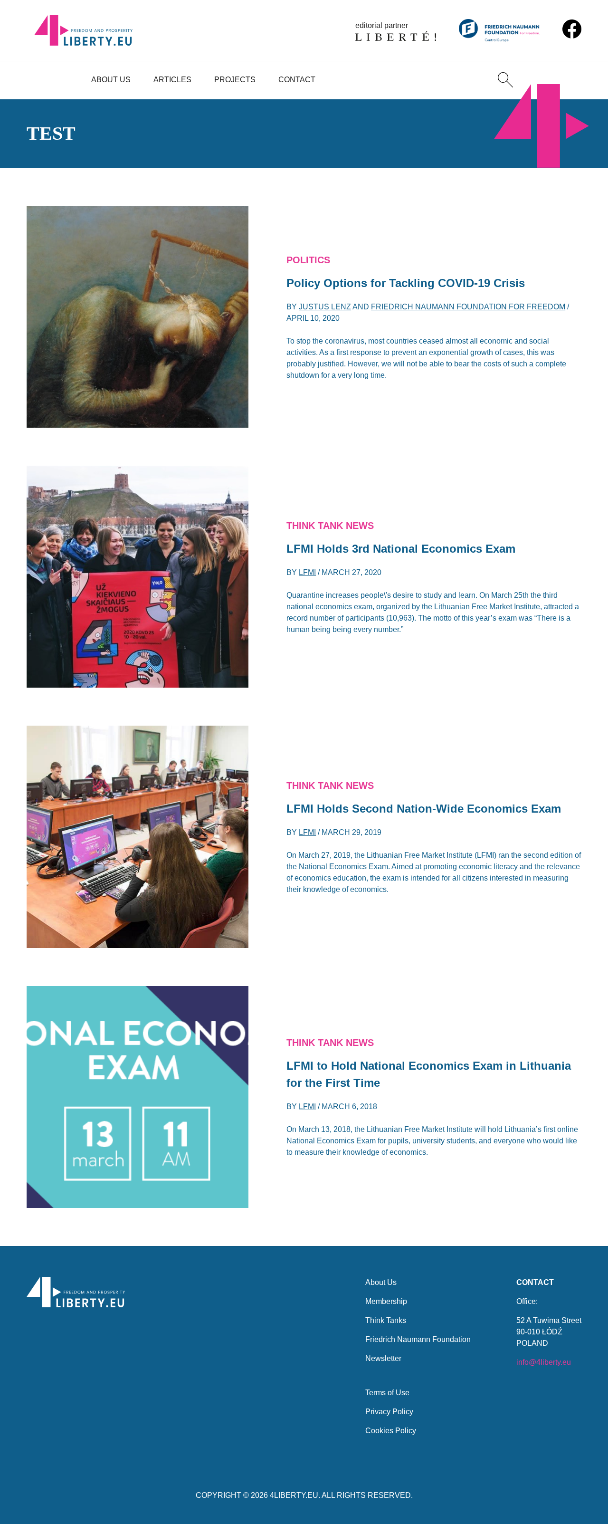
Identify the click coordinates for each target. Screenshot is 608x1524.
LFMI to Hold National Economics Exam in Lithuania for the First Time (428, 1074)
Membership (386, 1301)
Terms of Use (387, 1393)
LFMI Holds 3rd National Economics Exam (400, 548)
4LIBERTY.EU (294, 1495)
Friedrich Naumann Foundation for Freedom (468, 307)
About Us (111, 80)
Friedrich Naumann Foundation (418, 1339)
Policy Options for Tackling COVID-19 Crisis (405, 283)
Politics (308, 260)
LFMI (307, 572)
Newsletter (383, 1358)
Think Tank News (330, 525)
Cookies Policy (390, 1431)
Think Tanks (385, 1320)
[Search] (505, 80)
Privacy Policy (389, 1412)
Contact (296, 80)
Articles (172, 80)
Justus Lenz (325, 307)
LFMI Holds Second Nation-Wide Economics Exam (423, 808)
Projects (235, 80)
